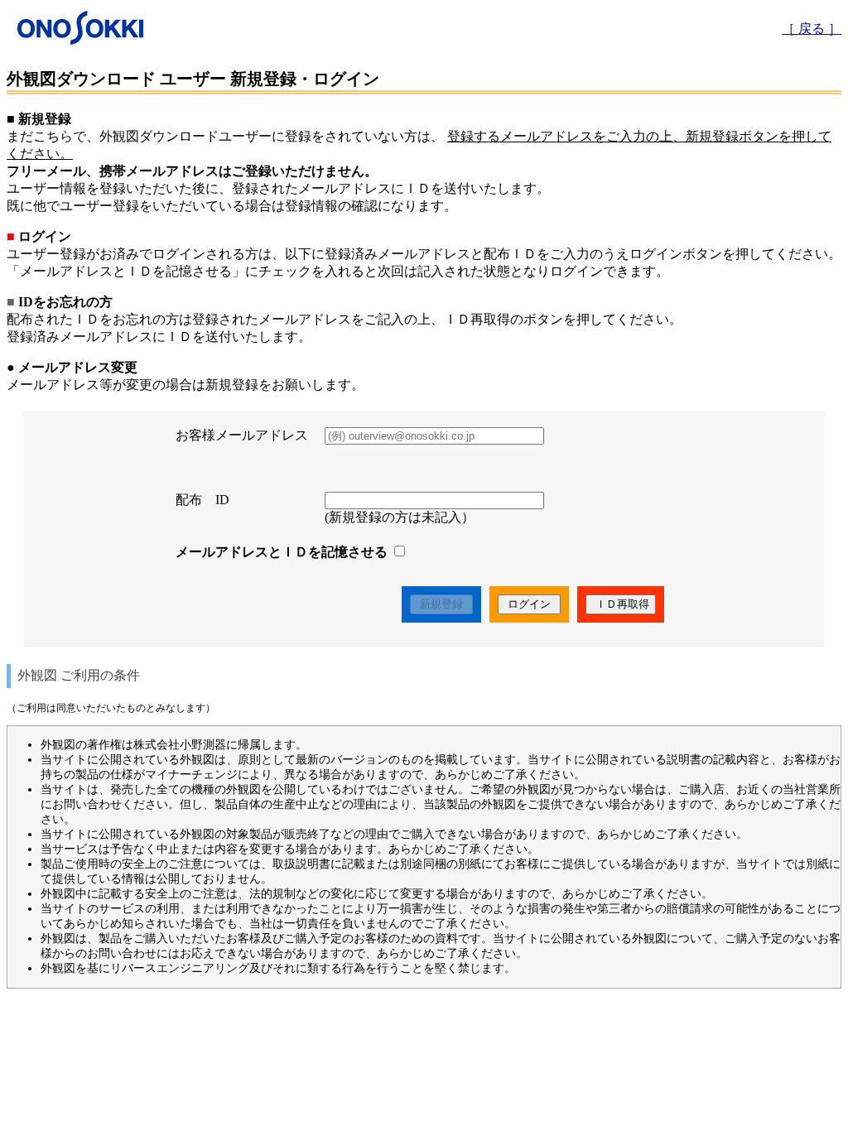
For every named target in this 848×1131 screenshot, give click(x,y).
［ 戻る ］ (811, 29)
